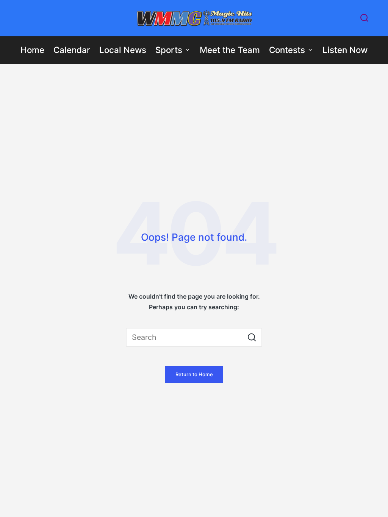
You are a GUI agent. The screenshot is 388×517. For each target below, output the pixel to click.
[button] (252, 337)
